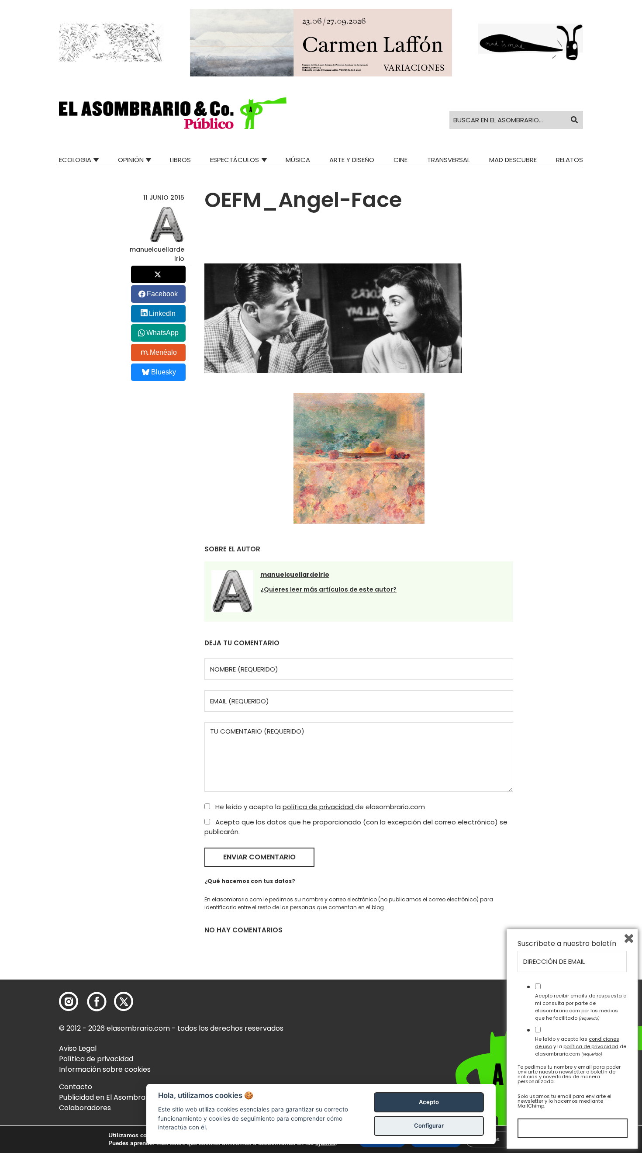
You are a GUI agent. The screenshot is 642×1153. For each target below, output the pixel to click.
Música (298, 159)
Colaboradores (85, 1108)
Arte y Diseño (351, 159)
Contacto (75, 1087)
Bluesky (163, 372)
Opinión (131, 159)
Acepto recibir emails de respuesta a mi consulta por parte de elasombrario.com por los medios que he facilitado (581, 1006)
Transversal (448, 159)
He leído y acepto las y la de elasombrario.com (580, 1046)
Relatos (569, 159)
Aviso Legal (78, 1048)
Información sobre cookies (105, 1069)
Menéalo (163, 352)
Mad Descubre (513, 159)
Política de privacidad (96, 1059)
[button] (172, 113)
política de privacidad (319, 806)
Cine (400, 159)
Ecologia (75, 159)
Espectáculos (234, 159)
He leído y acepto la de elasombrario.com (319, 806)
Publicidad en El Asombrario (106, 1097)
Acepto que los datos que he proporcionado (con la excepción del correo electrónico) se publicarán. (355, 827)
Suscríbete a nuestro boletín (567, 943)
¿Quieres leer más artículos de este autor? (328, 589)
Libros (180, 159)
